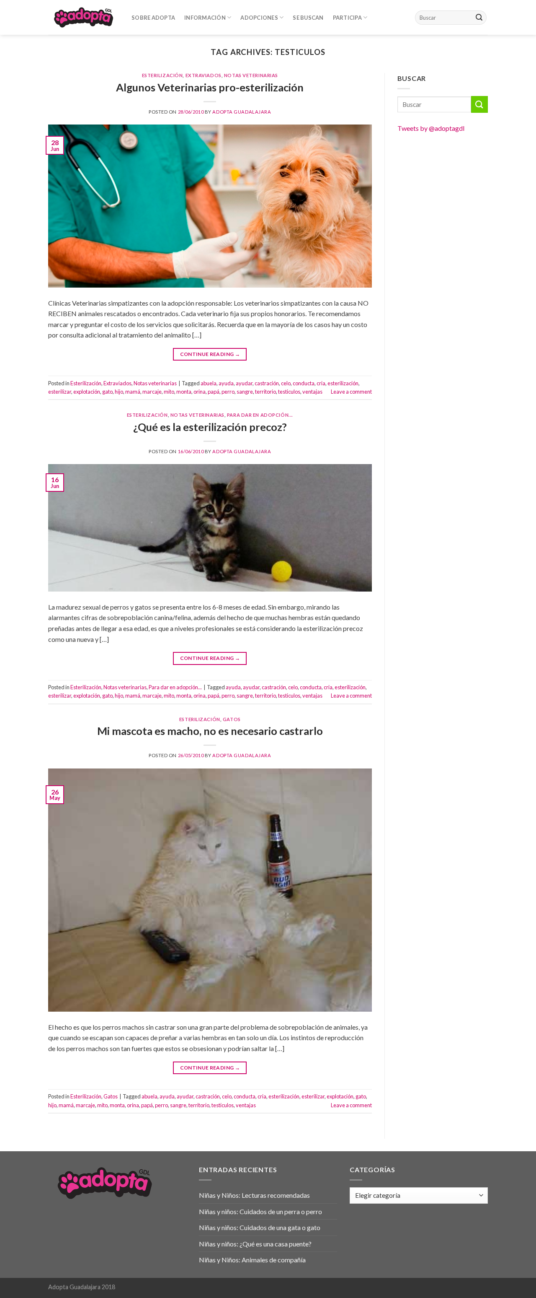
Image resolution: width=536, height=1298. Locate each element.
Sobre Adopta (153, 17)
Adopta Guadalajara (241, 111)
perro (228, 391)
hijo (119, 391)
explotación (86, 391)
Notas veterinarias (251, 75)
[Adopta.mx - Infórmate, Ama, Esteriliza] (83, 17)
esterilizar (59, 391)
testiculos (289, 391)
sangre (245, 391)
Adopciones (259, 17)
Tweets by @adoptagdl (430, 128)
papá (213, 391)
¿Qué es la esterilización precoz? (210, 427)
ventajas (312, 391)
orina (199, 391)
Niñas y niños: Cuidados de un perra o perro (260, 1211)
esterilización (342, 383)
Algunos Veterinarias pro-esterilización (210, 87)
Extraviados (204, 75)
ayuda (226, 383)
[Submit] (479, 17)
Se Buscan (308, 17)
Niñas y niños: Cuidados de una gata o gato (259, 1227)
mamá (132, 391)
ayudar (244, 383)
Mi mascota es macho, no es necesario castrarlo (210, 730)
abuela (208, 383)
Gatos (232, 719)
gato (107, 391)
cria (321, 383)
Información (205, 17)
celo (286, 383)
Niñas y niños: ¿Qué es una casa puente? (255, 1244)
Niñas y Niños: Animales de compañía (252, 1260)
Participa (347, 17)
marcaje (152, 391)
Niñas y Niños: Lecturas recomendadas (254, 1195)
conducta (303, 383)
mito (169, 391)
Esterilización (162, 75)
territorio (265, 391)
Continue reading (210, 354)
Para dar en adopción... (260, 415)
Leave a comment (351, 391)
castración (267, 383)
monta (183, 391)
